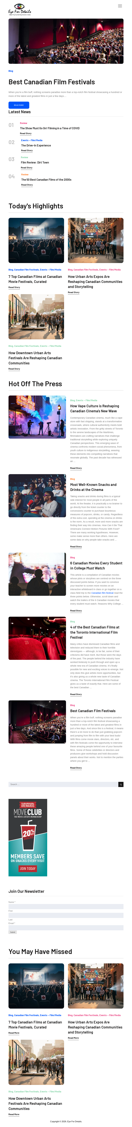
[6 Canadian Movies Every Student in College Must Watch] (37, 574)
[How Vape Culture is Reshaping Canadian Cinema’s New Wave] (37, 417)
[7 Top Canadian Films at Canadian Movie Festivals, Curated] (36, 240)
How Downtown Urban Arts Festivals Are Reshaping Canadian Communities (35, 358)
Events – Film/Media (31, 140)
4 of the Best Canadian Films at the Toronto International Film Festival (94, 632)
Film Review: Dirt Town (35, 162)
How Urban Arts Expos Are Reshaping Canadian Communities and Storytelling (95, 281)
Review (23, 123)
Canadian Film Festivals (26, 269)
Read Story (25, 133)
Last (10, 920)
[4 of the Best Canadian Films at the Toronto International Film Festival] (37, 638)
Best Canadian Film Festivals (93, 711)
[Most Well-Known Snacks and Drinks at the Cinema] (37, 495)
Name (12, 902)
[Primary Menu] (120, 6)
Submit (12, 932)
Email (12, 923)
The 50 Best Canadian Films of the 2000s (46, 179)
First (11, 911)
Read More (19, 105)
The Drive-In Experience (36, 145)
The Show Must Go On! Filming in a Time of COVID (50, 128)
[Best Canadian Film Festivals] (66, 41)
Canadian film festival (102, 593)
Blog (11, 70)
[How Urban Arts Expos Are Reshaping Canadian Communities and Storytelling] (95, 240)
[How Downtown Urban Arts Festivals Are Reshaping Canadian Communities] (36, 316)
